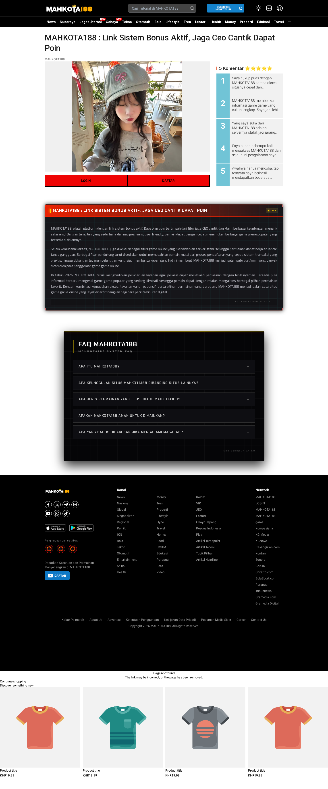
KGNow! (261, 541)
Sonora (260, 559)
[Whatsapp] (57, 513)
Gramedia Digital (266, 603)
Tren (187, 22)
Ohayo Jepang (206, 522)
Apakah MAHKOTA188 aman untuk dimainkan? (164, 415)
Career (241, 619)
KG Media (262, 534)
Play (199, 534)
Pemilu (121, 528)
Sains (121, 566)
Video (160, 572)
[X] (57, 504)
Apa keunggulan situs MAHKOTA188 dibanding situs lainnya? (164, 383)
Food (160, 541)
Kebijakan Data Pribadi (180, 619)
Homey (161, 534)
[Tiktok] (66, 513)
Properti (246, 22)
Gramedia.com (265, 597)
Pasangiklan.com (267, 547)
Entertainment (127, 559)
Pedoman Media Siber (216, 619)
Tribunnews (263, 591)
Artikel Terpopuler (208, 541)
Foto (160, 566)
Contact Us (258, 619)
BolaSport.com (265, 578)
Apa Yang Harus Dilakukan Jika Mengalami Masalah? (164, 432)
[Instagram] (75, 504)
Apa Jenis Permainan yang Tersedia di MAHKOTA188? (164, 399)
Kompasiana (264, 528)
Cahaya (112, 22)
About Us (95, 619)
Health (215, 22)
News (51, 22)
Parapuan (163, 559)
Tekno (127, 22)
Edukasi (263, 22)
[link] (269, 8)
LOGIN (86, 181)
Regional (123, 522)
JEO (199, 509)
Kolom (200, 497)
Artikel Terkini (205, 547)
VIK (198, 503)
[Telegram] (66, 504)
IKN (119, 534)
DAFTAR (168, 181)
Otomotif (143, 22)
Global (121, 509)
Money (230, 22)
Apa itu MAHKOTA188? (164, 366)
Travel (279, 22)
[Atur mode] (258, 8)
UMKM (161, 547)
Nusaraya (67, 22)
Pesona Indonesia (208, 528)
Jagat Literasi (90, 22)
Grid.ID (260, 566)
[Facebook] (48, 504)
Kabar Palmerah (73, 619)
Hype (160, 522)
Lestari (200, 23)
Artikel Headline (207, 559)
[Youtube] (48, 513)
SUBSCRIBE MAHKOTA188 (223, 8)
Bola (158, 22)
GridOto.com (264, 572)
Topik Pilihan (205, 553)
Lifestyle (173, 22)
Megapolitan (125, 516)
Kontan (260, 553)
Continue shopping (13, 681)
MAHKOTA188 (55, 59)
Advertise (114, 619)
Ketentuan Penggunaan (142, 619)
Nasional (123, 503)
